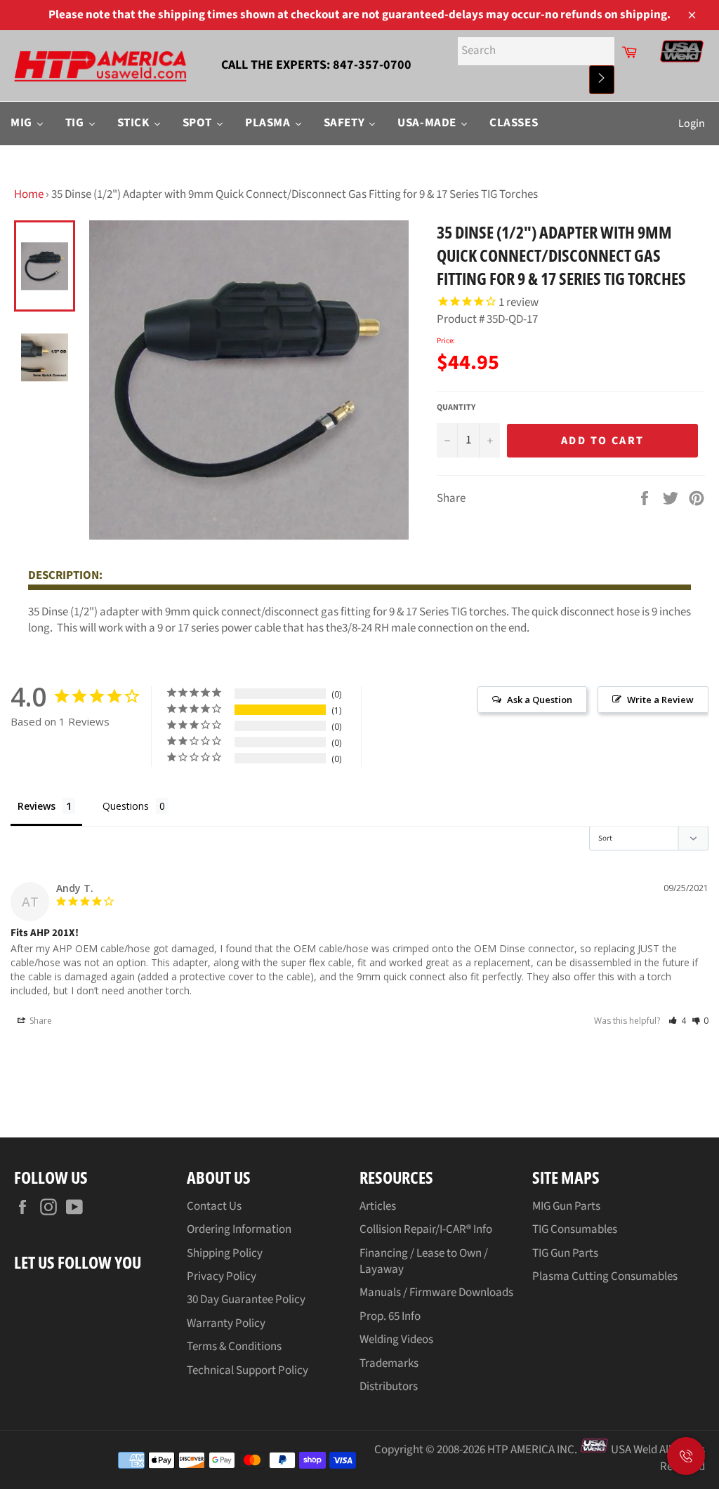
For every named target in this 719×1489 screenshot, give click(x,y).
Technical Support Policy (247, 1370)
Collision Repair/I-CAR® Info (426, 1229)
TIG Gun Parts (565, 1253)
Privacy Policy (221, 1276)
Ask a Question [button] (539, 699)
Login (691, 123)
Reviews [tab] (36, 806)
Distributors (389, 1386)
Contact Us (214, 1206)
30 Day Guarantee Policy (246, 1299)
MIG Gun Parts (566, 1206)
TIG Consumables (574, 1229)
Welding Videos (396, 1339)
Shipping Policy (225, 1253)
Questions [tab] (126, 806)
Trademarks (389, 1363)
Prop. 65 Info (390, 1316)
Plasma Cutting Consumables (605, 1276)
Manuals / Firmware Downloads (436, 1292)
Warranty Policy (226, 1323)
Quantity (456, 407)
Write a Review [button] (660, 699)
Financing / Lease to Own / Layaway (424, 1261)
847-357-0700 (372, 65)
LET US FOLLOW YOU (77, 1262)
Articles (378, 1206)
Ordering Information (239, 1229)
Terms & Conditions (234, 1346)
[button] (677, 1021)
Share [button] (39, 1021)
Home (29, 194)
